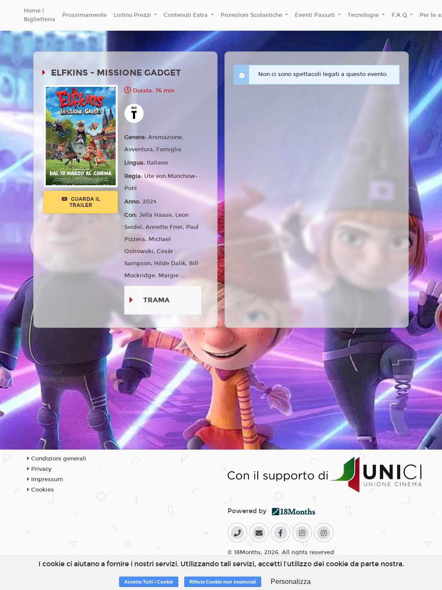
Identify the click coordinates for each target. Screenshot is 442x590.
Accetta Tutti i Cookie (148, 581)
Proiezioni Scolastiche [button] (252, 15)
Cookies (41, 489)
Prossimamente (84, 15)
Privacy (40, 469)
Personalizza (291, 581)
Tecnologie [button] (363, 15)
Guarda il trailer (84, 202)
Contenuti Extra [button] (186, 15)
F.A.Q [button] (400, 15)
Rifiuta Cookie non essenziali (222, 581)
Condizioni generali (57, 458)
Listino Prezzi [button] (133, 15)
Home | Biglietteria (39, 15)
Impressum (46, 479)
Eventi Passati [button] (316, 15)
